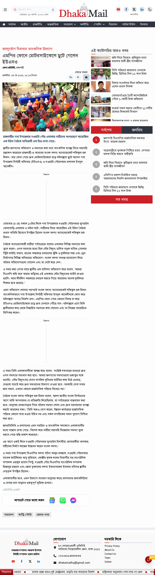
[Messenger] (73, 500)
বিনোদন (113, 24)
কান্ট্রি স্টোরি (25, 514)
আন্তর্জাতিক (53, 24)
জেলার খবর (42, 514)
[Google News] (52, 500)
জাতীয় (24, 24)
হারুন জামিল (34, 554)
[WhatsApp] (63, 500)
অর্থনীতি (84, 24)
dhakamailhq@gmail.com (74, 562)
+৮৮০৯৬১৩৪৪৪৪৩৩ (69, 555)
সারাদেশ (68, 24)
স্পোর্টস (97, 24)
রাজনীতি (37, 24)
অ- (78, 77)
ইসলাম (144, 24)
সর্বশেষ (12, 24)
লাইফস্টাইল (128, 24)
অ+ (70, 77)
